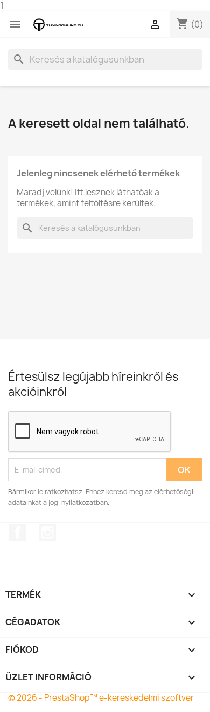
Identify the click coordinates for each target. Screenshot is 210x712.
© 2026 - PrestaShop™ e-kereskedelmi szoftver (101, 697)
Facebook (17, 532)
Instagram (47, 532)
